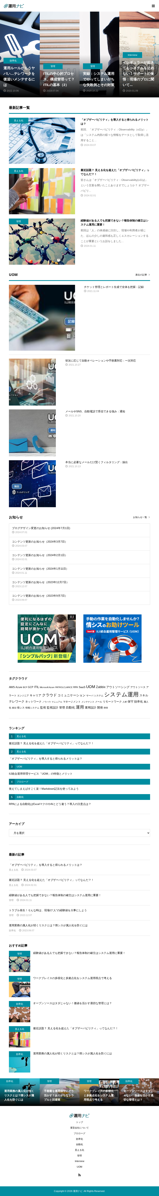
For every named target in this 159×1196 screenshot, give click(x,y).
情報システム (32, 707)
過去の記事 (141, 274)
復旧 (14, 708)
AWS (12, 687)
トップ (79, 1122)
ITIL (36, 687)
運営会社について (79, 1127)
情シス (21, 707)
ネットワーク (33, 701)
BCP (25, 687)
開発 (100, 707)
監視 (43, 707)
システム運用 (121, 694)
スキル (143, 695)
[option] (20, 54)
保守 (130, 701)
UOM (90, 687)
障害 (106, 708)
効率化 (138, 701)
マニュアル (57, 702)
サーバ (89, 695)
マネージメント (72, 701)
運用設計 (90, 707)
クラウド (49, 695)
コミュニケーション (72, 695)
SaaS (82, 687)
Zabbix (100, 687)
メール (98, 701)
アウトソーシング (118, 687)
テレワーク (16, 701)
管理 (62, 707)
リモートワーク (112, 701)
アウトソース (137, 687)
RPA (75, 687)
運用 (80, 707)
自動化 (70, 707)
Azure (19, 687)
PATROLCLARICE (64, 687)
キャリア (35, 695)
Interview (79, 1161)
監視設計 (52, 707)
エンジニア (23, 695)
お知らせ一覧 (140, 517)
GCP (30, 687)
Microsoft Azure (47, 687)
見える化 (13, 870)
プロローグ (79, 1133)
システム (98, 695)
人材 (125, 702)
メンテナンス (87, 702)
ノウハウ (46, 702)
